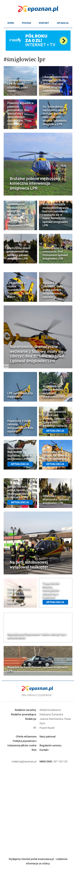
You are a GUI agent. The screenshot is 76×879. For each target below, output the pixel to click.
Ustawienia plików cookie (21, 745)
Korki (10, 23)
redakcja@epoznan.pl (24, 761)
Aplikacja (63, 23)
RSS (34, 749)
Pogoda (26, 23)
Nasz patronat (48, 736)
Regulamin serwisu (50, 745)
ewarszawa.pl (46, 859)
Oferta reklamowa (26, 736)
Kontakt (44, 23)
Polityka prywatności (24, 741)
